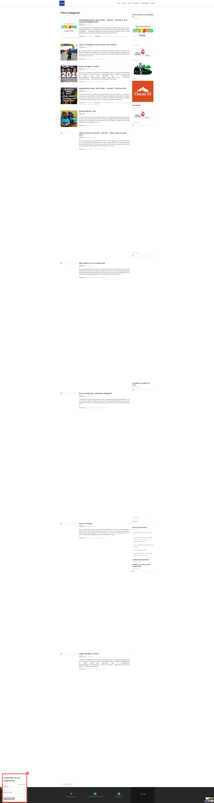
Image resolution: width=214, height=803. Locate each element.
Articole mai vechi (66, 784)
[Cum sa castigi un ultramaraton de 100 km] (69, 52)
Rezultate (136, 3)
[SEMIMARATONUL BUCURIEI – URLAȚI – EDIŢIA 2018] (69, 95)
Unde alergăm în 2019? (89, 66)
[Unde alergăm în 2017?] (69, 715)
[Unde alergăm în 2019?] (69, 73)
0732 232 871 (119, 797)
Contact (123, 3)
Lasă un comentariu (75, 38)
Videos (153, 3)
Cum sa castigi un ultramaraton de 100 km (97, 45)
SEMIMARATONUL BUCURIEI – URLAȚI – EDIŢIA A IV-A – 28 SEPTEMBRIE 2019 (103, 21)
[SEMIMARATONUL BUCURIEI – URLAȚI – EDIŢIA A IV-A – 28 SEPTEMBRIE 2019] (69, 27)
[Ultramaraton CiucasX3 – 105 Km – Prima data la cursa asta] (69, 194)
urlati (66, 38)
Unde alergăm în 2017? (89, 654)
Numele (14, 786)
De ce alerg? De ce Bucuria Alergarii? (95, 393)
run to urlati (103, 36)
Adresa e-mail (14, 792)
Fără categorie (89, 36)
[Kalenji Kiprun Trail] (69, 118)
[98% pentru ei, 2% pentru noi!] (69, 324)
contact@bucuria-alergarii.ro (95, 796)
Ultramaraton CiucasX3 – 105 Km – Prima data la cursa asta (103, 134)
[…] (117, 33)
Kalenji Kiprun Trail (87, 111)
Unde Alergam (145, 3)
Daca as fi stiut (85, 524)
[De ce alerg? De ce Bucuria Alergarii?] (69, 455)
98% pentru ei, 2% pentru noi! (92, 263)
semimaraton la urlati (113, 36)
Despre (130, 3)
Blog (118, 3)
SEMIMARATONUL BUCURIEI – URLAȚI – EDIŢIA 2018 (102, 88)
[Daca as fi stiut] (69, 585)
